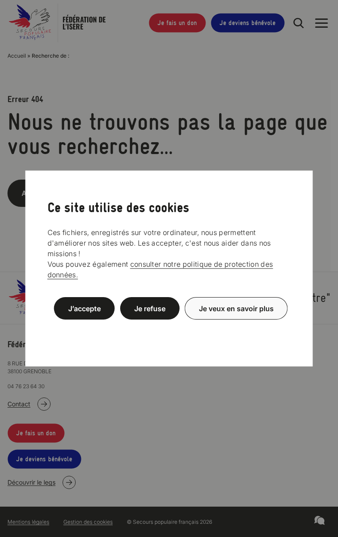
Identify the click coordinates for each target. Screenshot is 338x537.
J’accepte (84, 308)
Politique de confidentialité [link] (169, 329)
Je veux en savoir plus (236, 308)
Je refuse (149, 308)
